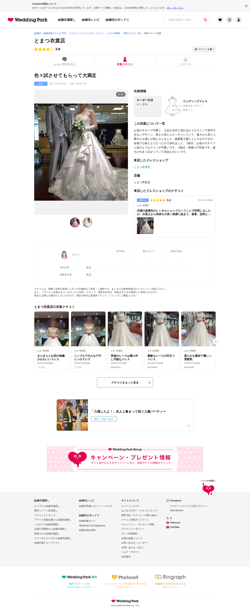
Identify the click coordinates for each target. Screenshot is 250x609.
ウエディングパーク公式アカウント (189, 506)
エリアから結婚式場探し (47, 506)
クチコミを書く (206, 49)
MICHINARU (177, 510)
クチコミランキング (44, 515)
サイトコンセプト (130, 506)
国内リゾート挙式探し (46, 510)
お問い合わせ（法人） (133, 547)
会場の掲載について (131, 538)
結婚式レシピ (90, 19)
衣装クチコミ (125, 64)
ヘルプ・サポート (130, 552)
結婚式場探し (67, 19)
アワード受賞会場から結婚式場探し (53, 519)
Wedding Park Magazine (92, 525)
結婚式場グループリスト (47, 542)
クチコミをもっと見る (125, 382)
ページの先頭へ (208, 481)
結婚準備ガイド (87, 521)
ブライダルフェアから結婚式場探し (53, 538)
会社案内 (126, 556)
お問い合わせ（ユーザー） (135, 542)
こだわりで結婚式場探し (47, 524)
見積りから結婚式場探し (47, 533)
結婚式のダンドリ (117, 19)
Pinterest (175, 522)
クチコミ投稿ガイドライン (135, 519)
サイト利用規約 (129, 533)
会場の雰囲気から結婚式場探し (50, 529)
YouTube (174, 527)
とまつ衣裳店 (49, 41)
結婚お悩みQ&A (87, 530)
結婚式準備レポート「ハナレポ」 (96, 506)
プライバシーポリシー (133, 529)
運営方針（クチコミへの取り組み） (140, 515)
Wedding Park (125, 601)
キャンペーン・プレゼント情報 (137, 524)
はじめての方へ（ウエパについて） (140, 510)
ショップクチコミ (64, 64)
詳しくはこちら (175, 7)
